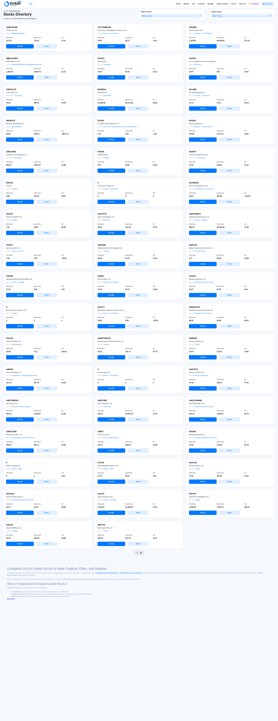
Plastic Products (17, 251)
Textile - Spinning (17, 282)
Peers (47, 46)
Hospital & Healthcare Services (205, 437)
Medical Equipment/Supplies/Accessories (26, 64)
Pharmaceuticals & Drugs (203, 282)
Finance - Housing (200, 220)
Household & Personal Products (23, 437)
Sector (233, 4)
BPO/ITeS (106, 220)
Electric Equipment (201, 375)
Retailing (197, 64)
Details (20, 46)
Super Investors (222, 4)
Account (268, 4)
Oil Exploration (199, 251)
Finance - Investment (111, 33)
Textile (197, 344)
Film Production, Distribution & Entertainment (120, 126)
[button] (171, 16)
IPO (193, 4)
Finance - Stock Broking (203, 33)
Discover (242, 4)
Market (186, 4)
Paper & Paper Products (203, 313)
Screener (201, 4)
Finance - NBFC (16, 468)
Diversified (107, 95)
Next (137, 553)
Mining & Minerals (18, 33)
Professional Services (111, 437)
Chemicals (106, 406)
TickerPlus (255, 4)
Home (178, 4)
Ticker (5, 11)
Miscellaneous (16, 126)
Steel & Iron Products (111, 282)
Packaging (107, 64)
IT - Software (16, 95)
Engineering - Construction (204, 189)
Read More (11, 599)
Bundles (211, 4)
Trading (106, 157)
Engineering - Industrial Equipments (24, 375)
